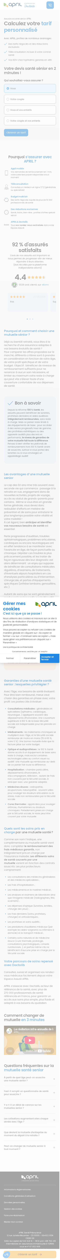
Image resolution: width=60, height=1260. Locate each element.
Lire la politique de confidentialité (18, 647)
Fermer (10, 658)
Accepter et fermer (47, 658)
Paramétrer (30, 658)
